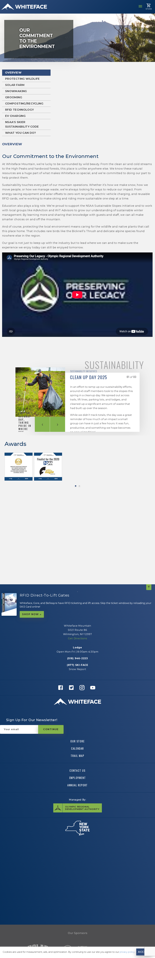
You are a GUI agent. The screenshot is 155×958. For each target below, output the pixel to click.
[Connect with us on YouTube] (93, 687)
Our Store (77, 741)
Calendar (77, 748)
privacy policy (127, 951)
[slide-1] (79, 486)
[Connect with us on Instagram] (83, 687)
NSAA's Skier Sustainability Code (22, 124)
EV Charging (15, 116)
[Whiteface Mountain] (24, 6)
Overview (13, 72)
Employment (77, 778)
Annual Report (77, 785)
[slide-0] (75, 486)
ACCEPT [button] (144, 951)
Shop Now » (31, 614)
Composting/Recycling (24, 103)
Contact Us (77, 770)
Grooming (13, 97)
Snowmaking (16, 91)
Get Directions (77, 638)
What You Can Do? (20, 133)
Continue (51, 729)
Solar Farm (15, 85)
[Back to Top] (148, 587)
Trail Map (77, 756)
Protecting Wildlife (22, 78)
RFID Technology (19, 109)
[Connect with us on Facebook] (61, 687)
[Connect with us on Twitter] (72, 687)
